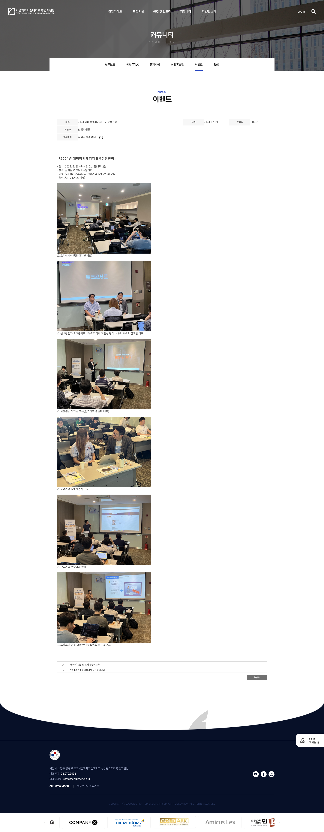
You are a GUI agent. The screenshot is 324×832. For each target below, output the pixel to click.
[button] (279, 822)
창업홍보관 (177, 64)
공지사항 (155, 64)
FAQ (216, 64)
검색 (313, 11)
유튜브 (256, 774)
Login (301, 11)
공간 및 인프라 (162, 11)
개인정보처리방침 (59, 786)
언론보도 (110, 64)
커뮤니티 (185, 11)
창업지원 (138, 11)
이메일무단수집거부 (88, 786)
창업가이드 (115, 11)
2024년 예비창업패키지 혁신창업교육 (87, 669)
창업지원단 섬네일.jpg (90, 137)
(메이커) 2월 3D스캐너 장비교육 (85, 664)
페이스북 (264, 774)
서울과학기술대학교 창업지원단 (31, 11)
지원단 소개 (209, 11)
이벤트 (199, 64)
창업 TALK (132, 64)
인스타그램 (271, 774)
